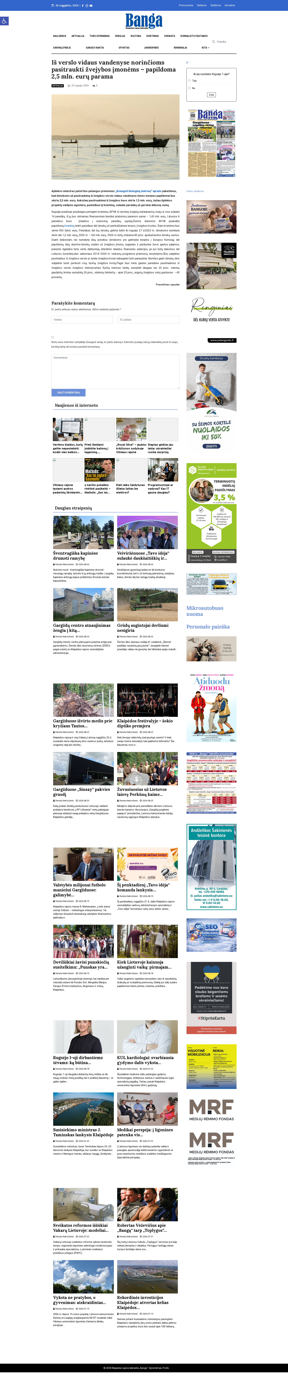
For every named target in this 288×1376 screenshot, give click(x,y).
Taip (194, 80)
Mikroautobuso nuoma (204, 611)
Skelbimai (215, 5)
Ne (193, 88)
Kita (204, 47)
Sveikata (169, 36)
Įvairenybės (151, 47)
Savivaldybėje (62, 47)
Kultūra (136, 36)
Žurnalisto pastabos (194, 36)
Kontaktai (230, 5)
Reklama (201, 5)
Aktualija (78, 36)
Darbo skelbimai (195, 191)
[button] (4, 21)
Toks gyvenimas (100, 36)
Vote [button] (211, 95)
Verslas (120, 36)
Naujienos (59, 36)
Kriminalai (180, 47)
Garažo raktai (95, 47)
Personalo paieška (208, 626)
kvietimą (69, 225)
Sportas (124, 47)
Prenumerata (186, 5)
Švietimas (152, 36)
